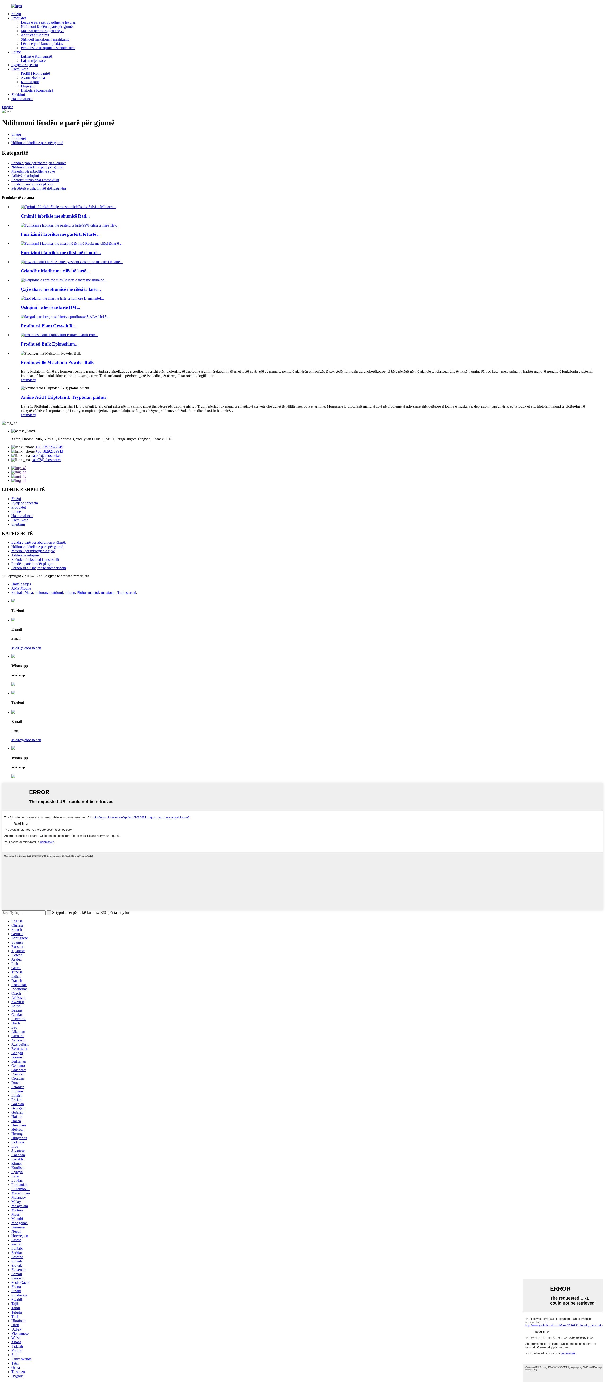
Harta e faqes (21, 584)
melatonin (108, 592)
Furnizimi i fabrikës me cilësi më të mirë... (61, 252)
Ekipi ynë (28, 86)
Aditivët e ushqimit (35, 35)
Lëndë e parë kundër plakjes (42, 44)
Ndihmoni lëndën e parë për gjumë (47, 27)
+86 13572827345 (49, 447)
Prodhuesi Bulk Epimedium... (49, 344)
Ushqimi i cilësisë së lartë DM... (50, 307)
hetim (25, 380)
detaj (32, 380)
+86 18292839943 (49, 451)
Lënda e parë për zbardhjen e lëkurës (48, 22)
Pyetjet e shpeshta (24, 65)
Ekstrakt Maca (22, 592)
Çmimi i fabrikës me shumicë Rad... (55, 216)
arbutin (70, 592)
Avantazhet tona (33, 78)
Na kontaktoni (22, 99)
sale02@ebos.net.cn (46, 460)
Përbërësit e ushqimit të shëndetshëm (48, 48)
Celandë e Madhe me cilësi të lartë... (55, 270)
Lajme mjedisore (33, 61)
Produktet (18, 18)
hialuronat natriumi (49, 592)
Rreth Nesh (19, 69)
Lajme (16, 52)
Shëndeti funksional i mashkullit (45, 39)
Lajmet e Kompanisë (36, 56)
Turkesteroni (126, 592)
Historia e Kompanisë (37, 90)
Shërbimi (18, 95)
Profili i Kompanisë (35, 73)
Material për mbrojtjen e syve (42, 31)
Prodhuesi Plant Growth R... (48, 325)
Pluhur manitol (88, 592)
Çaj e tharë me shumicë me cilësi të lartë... (61, 289)
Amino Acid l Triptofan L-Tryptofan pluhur (63, 397)
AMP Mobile (21, 588)
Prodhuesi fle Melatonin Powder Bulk (57, 362)
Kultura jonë (30, 82)
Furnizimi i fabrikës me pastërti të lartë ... (61, 234)
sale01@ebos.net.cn (46, 456)
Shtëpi (16, 14)
